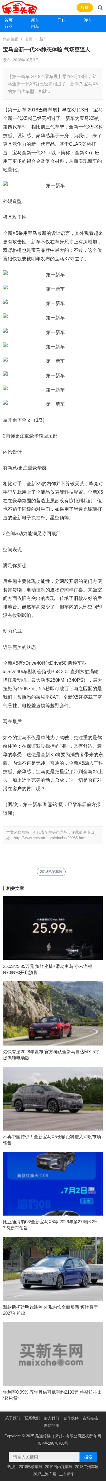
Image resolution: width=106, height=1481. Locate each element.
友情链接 (90, 1418)
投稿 (85, 7)
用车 (35, 26)
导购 (61, 20)
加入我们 (51, 1418)
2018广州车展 (87, 1467)
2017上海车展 (45, 1474)
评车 (88, 20)
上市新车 (66, 1474)
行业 (8, 26)
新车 (35, 20)
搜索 (88, 1457)
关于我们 (12, 1418)
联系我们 (32, 1418)
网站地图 (51, 1425)
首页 (8, 20)
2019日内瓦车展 (58, 1467)
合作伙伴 (71, 1418)
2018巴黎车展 (51, 872)
